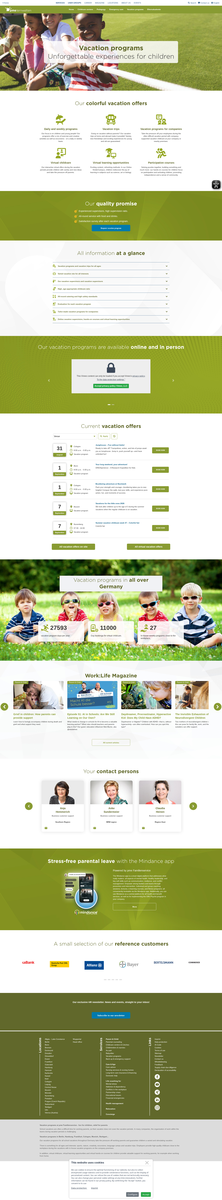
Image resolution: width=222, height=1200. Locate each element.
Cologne (48, 1082)
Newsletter (159, 1056)
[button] (49, 380)
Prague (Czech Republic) (55, 1101)
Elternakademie (154, 9)
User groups (74, 3)
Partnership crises (113, 1092)
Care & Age (110, 1064)
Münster (48, 1093)
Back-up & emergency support (118, 1059)
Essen (47, 1059)
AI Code (158, 1045)
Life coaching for (113, 1081)
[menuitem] (60, 3)
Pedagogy (101, 9)
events (137, 3)
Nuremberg (49, 1096)
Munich (48, 1090)
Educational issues (113, 1095)
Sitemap (158, 1053)
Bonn (47, 1045)
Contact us (205, 3)
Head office (77, 1042)
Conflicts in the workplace (116, 1089)
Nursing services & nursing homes (120, 1070)
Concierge (110, 1114)
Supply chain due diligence (165, 1067)
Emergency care (116, 9)
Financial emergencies (115, 1098)
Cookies (158, 1048)
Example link (61, 114)
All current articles (111, 743)
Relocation (110, 1109)
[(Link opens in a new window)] (157, 1077)
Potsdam (48, 1098)
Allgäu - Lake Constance (55, 1039)
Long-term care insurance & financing (121, 1073)
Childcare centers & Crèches (117, 1045)
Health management (114, 1103)
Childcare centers (85, 9)
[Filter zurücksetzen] (114, 436)
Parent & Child (112, 1039)
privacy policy (138, 376)
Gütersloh (49, 1065)
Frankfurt (48, 1062)
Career (88, 3)
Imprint (157, 1039)
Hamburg (48, 1067)
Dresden (48, 1053)
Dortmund (49, 1050)
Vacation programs (135, 9)
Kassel (47, 1076)
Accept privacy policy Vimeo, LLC (111, 386)
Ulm (46, 1110)
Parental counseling (114, 1042)
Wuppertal (77, 1039)
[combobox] (215, 3)
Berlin (47, 1042)
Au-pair (109, 1050)
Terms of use (160, 1050)
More (134, 907)
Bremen (48, 1048)
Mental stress (111, 1084)
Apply (105, 436)
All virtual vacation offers (152, 546)
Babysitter (110, 1053)
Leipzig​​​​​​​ (48, 1084)
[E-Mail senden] (46, 828)
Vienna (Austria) (51, 1113)
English (216, 3)
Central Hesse (50, 1087)
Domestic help (111, 1076)
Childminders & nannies (115, 1048)
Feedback (159, 1065)
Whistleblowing (161, 1062)
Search (192, 3)
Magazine (99, 3)
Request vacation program (111, 228)
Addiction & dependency (116, 1087)
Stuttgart (48, 1107)
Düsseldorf (49, 1056)
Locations (113, 3)
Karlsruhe (49, 1073)
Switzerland (49, 1104)
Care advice (111, 1067)
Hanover (48, 1070)
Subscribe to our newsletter (111, 1015)
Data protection (161, 1042)
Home (6, 3)
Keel (46, 1079)
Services (60, 3)
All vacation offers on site (77, 546)
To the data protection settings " (111, 380)
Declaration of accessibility (165, 1070)
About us (126, 3)
